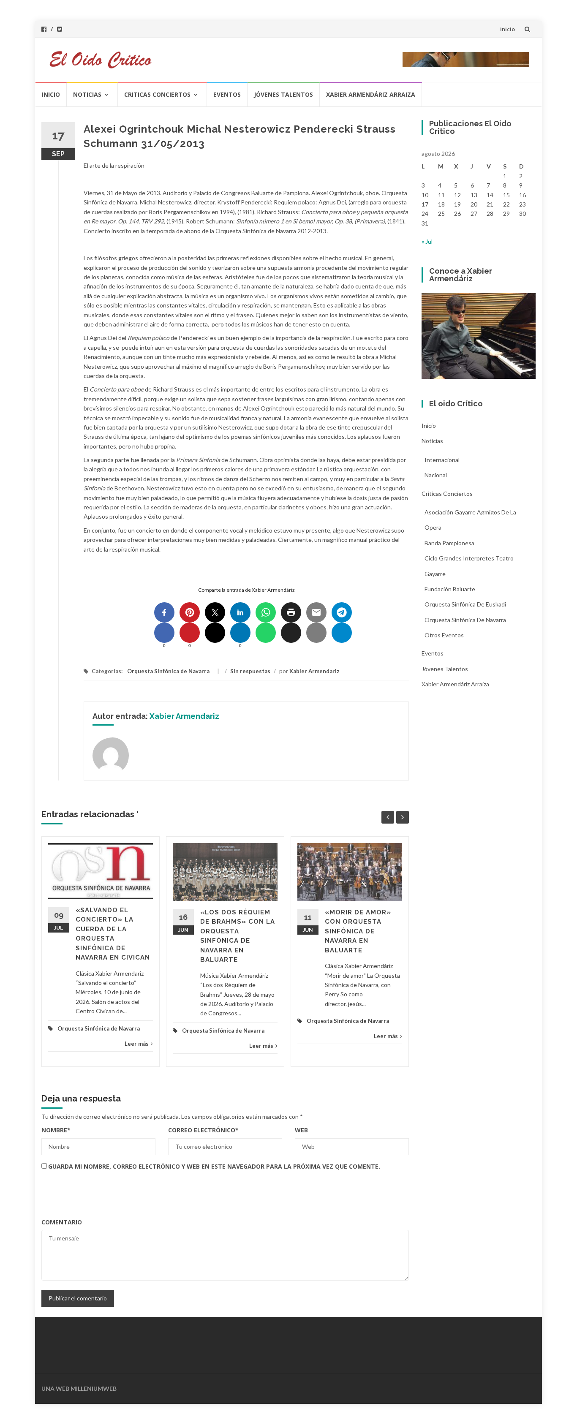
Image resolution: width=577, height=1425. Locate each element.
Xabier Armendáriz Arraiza (370, 94)
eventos (227, 94)
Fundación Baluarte (450, 589)
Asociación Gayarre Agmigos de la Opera (470, 520)
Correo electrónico (203, 1130)
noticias (87, 94)
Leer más (137, 1043)
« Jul (427, 241)
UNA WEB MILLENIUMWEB (79, 1388)
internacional (442, 459)
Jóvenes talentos (283, 94)
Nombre (56, 1130)
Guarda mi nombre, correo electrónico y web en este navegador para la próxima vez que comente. (214, 1166)
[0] (164, 633)
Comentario (61, 1222)
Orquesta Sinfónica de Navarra (168, 671)
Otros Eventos (444, 635)
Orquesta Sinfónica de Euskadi (465, 604)
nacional (436, 475)
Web (301, 1130)
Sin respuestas (250, 671)
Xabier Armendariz (314, 671)
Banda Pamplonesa (449, 543)
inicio (507, 29)
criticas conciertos (157, 94)
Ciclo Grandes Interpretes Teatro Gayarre (469, 566)
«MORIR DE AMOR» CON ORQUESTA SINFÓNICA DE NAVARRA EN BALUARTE (358, 931)
